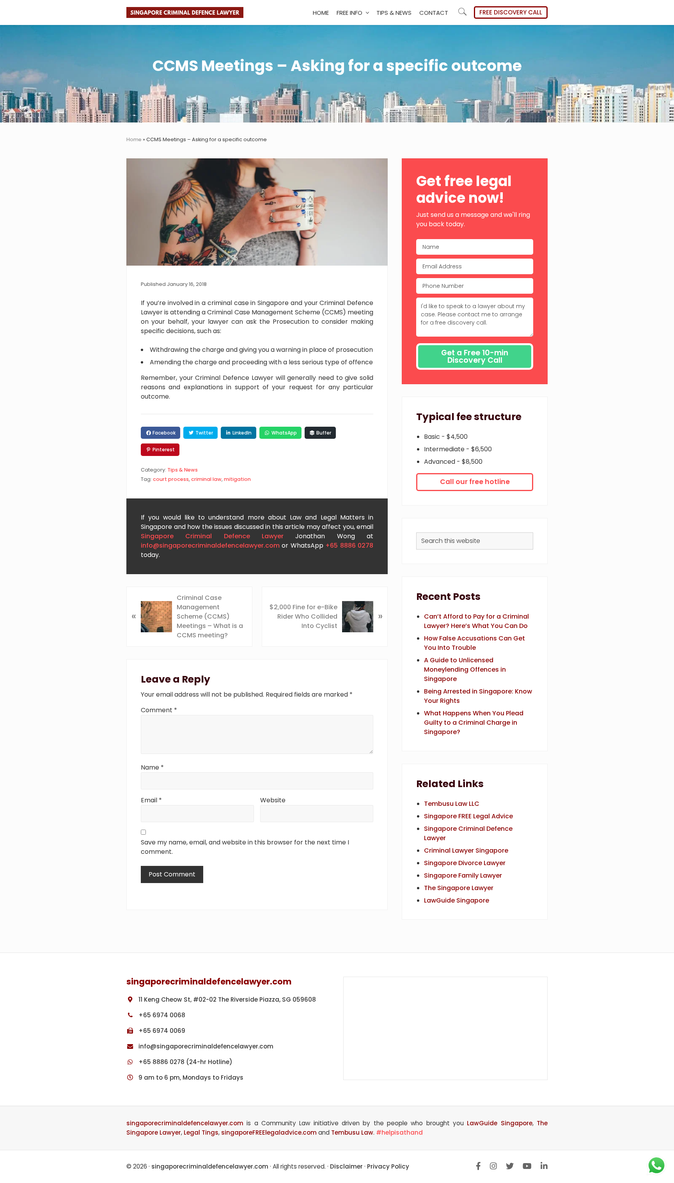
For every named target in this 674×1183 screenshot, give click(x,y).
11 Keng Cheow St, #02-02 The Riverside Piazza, (226, 999)
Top (666, 1128)
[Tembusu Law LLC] (445, 1028)
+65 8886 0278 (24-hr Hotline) (184, 1062)
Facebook (163, 432)
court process (171, 479)
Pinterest (163, 449)
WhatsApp (283, 432)
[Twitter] (510, 1166)
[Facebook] (478, 1166)
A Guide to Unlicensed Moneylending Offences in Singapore (465, 669)
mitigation (237, 479)
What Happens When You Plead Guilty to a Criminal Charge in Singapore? (473, 722)
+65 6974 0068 (161, 1015)
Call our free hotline (475, 481)
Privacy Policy (388, 1166)
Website (273, 800)
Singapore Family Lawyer (463, 875)
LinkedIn (241, 432)
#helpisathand (399, 1132)
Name (152, 767)
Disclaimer (346, 1166)
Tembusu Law (352, 1132)
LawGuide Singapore (456, 900)
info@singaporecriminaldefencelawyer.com (210, 545)
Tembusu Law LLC (451, 803)
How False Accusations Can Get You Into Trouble (474, 643)
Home (134, 139)
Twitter (203, 432)
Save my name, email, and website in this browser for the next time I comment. (245, 847)
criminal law (206, 479)
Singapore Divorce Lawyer (465, 862)
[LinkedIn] (544, 1166)
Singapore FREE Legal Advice (468, 816)
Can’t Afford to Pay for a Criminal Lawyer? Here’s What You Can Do (476, 621)
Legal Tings (201, 1132)
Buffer (323, 432)
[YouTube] (527, 1166)
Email (151, 800)
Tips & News (182, 469)
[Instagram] (493, 1166)
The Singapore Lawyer (458, 887)
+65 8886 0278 (349, 545)
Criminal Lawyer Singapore (466, 850)
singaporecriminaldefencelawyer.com (184, 1123)
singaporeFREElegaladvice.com (269, 1132)
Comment (159, 710)
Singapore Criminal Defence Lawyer (212, 536)
